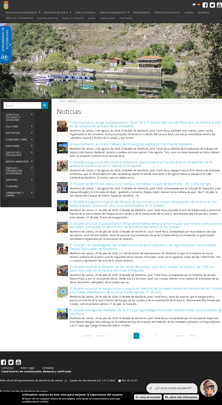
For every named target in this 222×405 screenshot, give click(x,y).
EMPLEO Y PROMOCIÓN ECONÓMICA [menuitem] (12, 170)
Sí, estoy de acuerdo (148, 397)
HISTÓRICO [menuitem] (204, 12)
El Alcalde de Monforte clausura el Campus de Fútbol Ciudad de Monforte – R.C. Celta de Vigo (140, 184)
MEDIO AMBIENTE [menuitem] (16, 161)
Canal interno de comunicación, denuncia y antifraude (36, 371)
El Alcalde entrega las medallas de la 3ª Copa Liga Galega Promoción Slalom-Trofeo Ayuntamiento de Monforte (146, 312)
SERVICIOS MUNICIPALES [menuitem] (112, 12)
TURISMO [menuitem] (12, 186)
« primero (86, 335)
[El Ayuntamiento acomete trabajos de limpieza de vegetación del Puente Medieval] (62, 147)
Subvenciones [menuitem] (107, 18)
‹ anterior (100, 335)
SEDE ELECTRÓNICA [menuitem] (85, 12)
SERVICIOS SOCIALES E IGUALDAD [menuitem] (11, 117)
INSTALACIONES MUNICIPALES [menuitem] (20, 12)
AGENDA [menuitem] (188, 12)
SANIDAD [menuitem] (10, 180)
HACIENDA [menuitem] (11, 146)
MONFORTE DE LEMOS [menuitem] (55, 12)
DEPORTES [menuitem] (11, 133)
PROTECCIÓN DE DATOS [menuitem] (167, 12)
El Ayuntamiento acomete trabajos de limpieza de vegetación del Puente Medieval (131, 144)
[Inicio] (7, 5)
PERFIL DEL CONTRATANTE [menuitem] (19, 18)
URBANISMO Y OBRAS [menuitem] (13, 194)
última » (193, 335)
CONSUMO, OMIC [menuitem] (15, 139)
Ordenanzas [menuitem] (126, 18)
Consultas (48, 367)
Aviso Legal (27, 367)
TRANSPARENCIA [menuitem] (141, 12)
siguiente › (179, 335)
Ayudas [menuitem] (92, 18)
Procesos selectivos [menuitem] (47, 18)
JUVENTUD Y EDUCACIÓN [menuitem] (12, 154)
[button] (100, 91)
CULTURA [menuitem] (10, 126)
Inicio (62, 101)
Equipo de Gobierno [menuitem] (73, 18)
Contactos (7, 367)
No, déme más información (181, 397)
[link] (198, 4)
